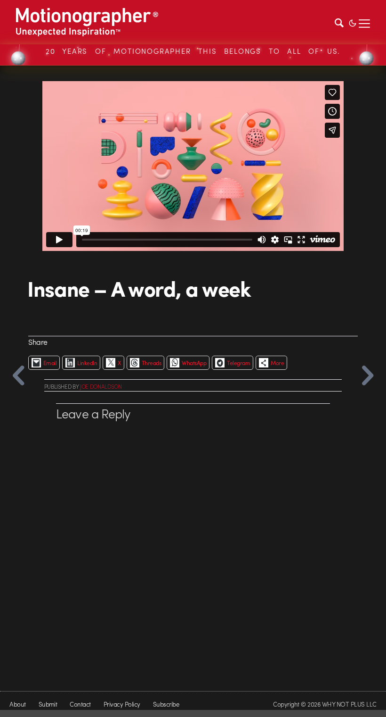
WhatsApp (194, 362)
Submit (48, 704)
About (17, 704)
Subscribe (166, 704)
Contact (80, 704)
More (277, 362)
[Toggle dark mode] (352, 22)
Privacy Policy (122, 704)
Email (49, 362)
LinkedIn (87, 362)
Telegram (238, 362)
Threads (151, 362)
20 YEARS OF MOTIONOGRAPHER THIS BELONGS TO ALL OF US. (193, 51)
